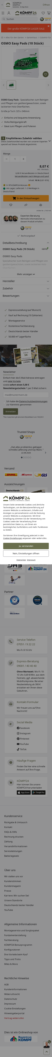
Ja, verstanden (26, 546)
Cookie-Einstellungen (12, 538)
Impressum (31, 560)
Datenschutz (21, 560)
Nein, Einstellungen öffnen (26, 553)
